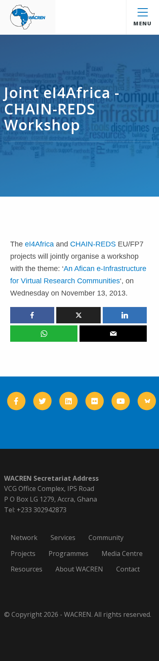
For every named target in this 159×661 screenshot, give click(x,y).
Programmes (68, 553)
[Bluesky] (147, 401)
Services (63, 537)
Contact (128, 569)
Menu (142, 23)
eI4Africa (39, 244)
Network (24, 537)
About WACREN (79, 569)
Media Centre (122, 553)
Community (106, 537)
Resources (26, 569)
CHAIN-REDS (93, 244)
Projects (23, 553)
